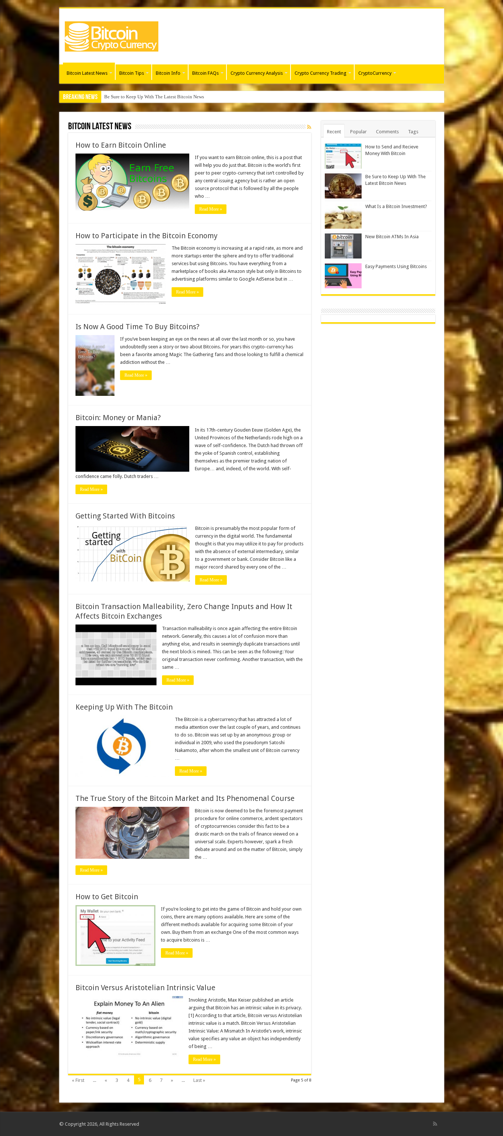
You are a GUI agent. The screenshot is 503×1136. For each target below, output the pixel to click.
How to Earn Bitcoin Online (120, 145)
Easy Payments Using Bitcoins (396, 266)
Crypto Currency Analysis (257, 73)
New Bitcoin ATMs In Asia (392, 236)
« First (78, 1080)
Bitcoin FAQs (205, 73)
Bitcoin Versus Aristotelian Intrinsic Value (145, 987)
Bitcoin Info (168, 73)
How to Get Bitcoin (106, 896)
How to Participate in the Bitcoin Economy (146, 235)
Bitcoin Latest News (87, 73)
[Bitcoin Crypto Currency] (111, 35)
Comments (387, 131)
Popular (358, 131)
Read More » (210, 209)
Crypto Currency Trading (321, 73)
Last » (199, 1080)
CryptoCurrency (374, 73)
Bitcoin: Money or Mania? (118, 417)
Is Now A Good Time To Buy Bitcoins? (137, 326)
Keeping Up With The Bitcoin (124, 707)
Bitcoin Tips (131, 73)
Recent (334, 131)
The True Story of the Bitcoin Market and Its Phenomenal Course (185, 798)
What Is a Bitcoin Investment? (134, 96)
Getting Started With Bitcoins (125, 515)
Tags (413, 131)
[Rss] (435, 1123)
